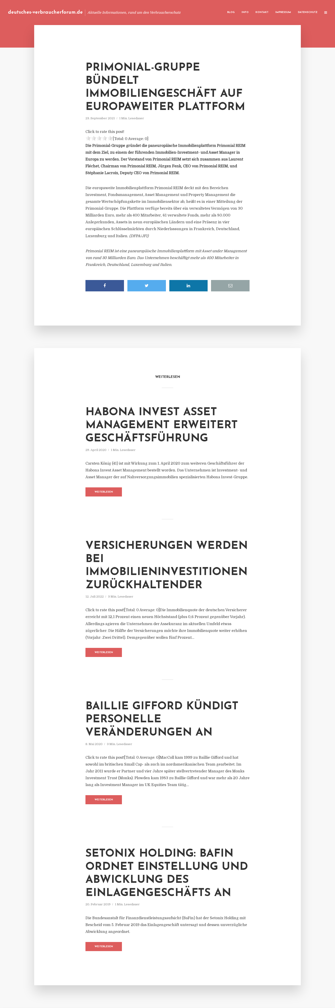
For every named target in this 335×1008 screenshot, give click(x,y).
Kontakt (261, 12)
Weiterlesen (104, 492)
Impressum (283, 12)
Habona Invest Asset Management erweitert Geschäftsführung (161, 425)
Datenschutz (307, 12)
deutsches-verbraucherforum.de (45, 12)
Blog (231, 12)
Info (245, 12)
